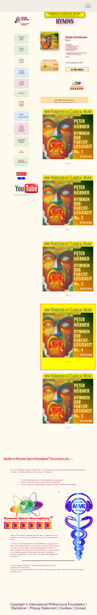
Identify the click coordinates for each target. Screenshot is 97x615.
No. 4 (67, 361)
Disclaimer (19, 608)
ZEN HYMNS (21, 151)
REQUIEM (21, 93)
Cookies (66, 608)
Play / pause (45, 66)
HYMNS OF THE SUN (21, 49)
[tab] (21, 38)
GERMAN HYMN (21, 38)
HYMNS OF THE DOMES (21, 83)
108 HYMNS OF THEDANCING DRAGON (21, 128)
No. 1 (68, 163)
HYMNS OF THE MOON (21, 61)
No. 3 (68, 295)
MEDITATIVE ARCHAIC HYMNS (22, 141)
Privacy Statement (43, 608)
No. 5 (68, 428)
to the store (77, 69)
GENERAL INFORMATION (22, 161)
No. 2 (68, 229)
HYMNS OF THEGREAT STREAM (21, 104)
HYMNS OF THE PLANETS (21, 72)
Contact (80, 608)
